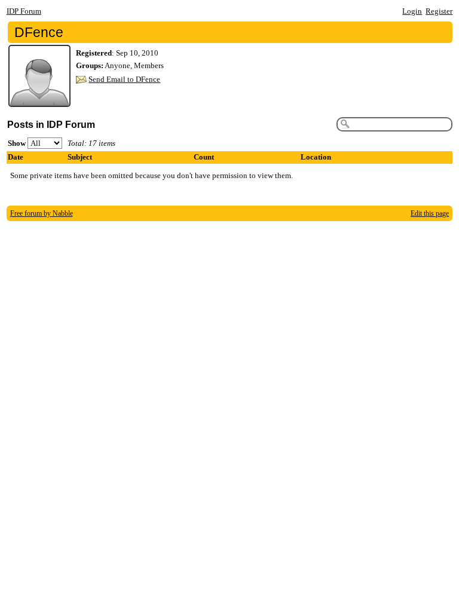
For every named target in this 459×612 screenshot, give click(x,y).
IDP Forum (24, 11)
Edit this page (430, 213)
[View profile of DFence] (39, 99)
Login (412, 11)
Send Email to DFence (124, 79)
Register (439, 11)
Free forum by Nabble (41, 213)
